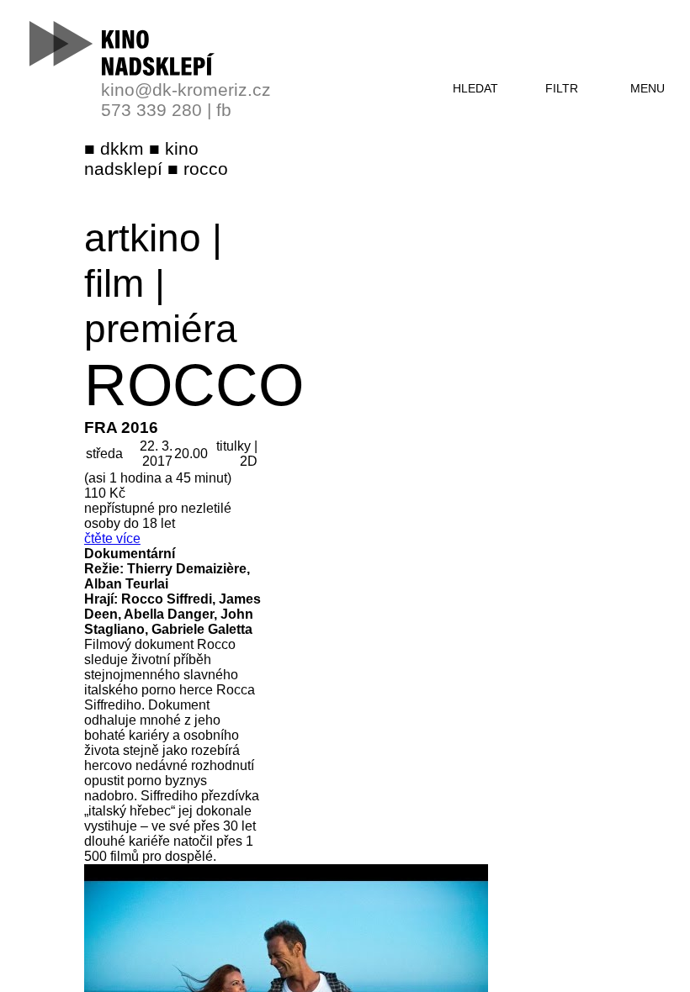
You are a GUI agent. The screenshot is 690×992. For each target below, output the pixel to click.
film (114, 283)
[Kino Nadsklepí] (122, 48)
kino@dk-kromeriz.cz (186, 89)
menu (647, 88)
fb (223, 109)
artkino (142, 238)
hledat (475, 88)
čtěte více (112, 538)
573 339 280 (151, 109)
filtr (561, 88)
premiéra (160, 329)
